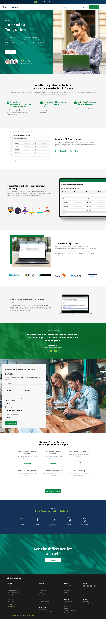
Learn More (53, 463)
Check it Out (53, 481)
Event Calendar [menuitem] (68, 601)
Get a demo (53, 560)
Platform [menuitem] (9, 583)
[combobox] (80, 11)
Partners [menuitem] (85, 599)
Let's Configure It (79, 462)
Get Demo (10, 52)
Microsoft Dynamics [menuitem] (69, 588)
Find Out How (27, 463)
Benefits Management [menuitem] (12, 590)
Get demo (94, 7)
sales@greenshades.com (13, 604)
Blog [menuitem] (65, 604)
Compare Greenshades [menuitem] (69, 610)
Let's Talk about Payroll (65, 151)
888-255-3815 (10, 601)
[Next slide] (55, 351)
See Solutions (27, 481)
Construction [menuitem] (42, 592)
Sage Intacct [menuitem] (67, 590)
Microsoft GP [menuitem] (67, 585)
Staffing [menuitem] (41, 585)
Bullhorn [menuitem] (66, 592)
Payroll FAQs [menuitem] (67, 612)
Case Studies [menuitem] (67, 606)
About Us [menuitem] (41, 599)
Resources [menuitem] (66, 599)
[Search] (94, 11)
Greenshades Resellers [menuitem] (88, 604)
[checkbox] (23, 410)
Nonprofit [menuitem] (41, 594)
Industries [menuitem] (41, 583)
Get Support (10, 606)
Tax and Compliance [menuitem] (12, 592)
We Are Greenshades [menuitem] (44, 601)
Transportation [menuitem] (43, 590)
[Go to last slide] (51, 351)
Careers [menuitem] (41, 604)
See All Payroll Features (53, 491)
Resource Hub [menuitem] (42, 609)
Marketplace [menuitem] (86, 601)
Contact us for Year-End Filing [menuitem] (46, 611)
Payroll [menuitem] (9, 585)
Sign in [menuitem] (84, 7)
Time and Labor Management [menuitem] (14, 594)
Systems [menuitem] (66, 583)
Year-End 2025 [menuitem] (42, 607)
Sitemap (28, 615)
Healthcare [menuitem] (41, 588)
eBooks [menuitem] (66, 608)
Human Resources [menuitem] (11, 588)
